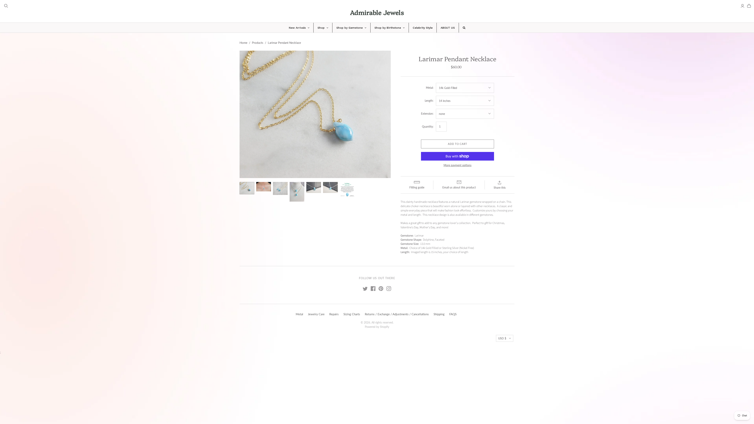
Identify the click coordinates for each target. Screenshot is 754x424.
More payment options (457, 165)
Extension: (427, 113)
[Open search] (6, 6)
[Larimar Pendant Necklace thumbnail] (247, 188)
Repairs (334, 314)
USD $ (502, 338)
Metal (299, 314)
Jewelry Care (316, 314)
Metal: (430, 87)
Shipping (439, 314)
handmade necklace (426, 202)
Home (243, 42)
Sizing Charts (351, 314)
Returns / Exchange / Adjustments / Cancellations (397, 314)
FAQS (453, 314)
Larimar (464, 202)
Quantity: (428, 126)
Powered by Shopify (377, 326)
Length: (429, 100)
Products (257, 42)
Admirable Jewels (377, 12)
